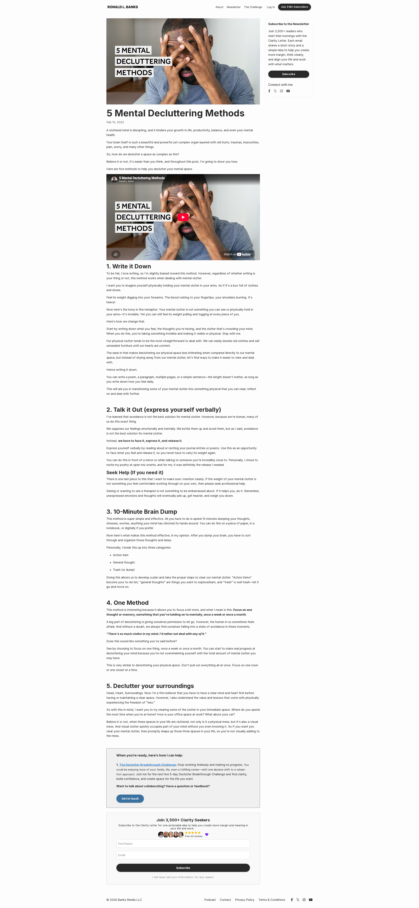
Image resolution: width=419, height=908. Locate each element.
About (219, 7)
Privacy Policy (244, 899)
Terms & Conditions (271, 899)
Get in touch (130, 798)
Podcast (210, 899)
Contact (225, 899)
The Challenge (253, 7)
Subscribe (183, 868)
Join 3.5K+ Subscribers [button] (294, 7)
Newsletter (234, 7)
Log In (271, 7)
